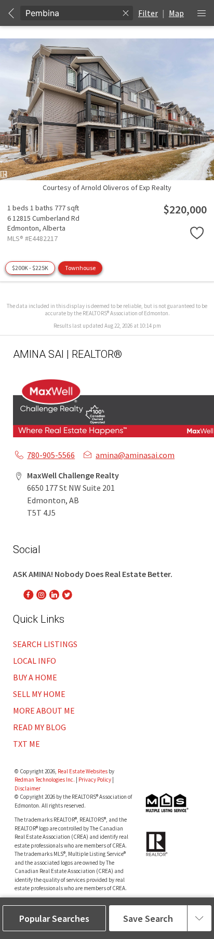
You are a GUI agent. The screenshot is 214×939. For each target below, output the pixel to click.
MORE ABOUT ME (44, 710)
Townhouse (80, 268)
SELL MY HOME (39, 694)
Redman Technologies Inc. (45, 779)
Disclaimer (28, 788)
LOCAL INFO (34, 660)
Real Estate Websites (83, 771)
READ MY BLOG (39, 727)
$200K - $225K (30, 268)
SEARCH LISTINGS (45, 644)
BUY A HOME (35, 677)
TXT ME (26, 744)
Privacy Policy (94, 779)
